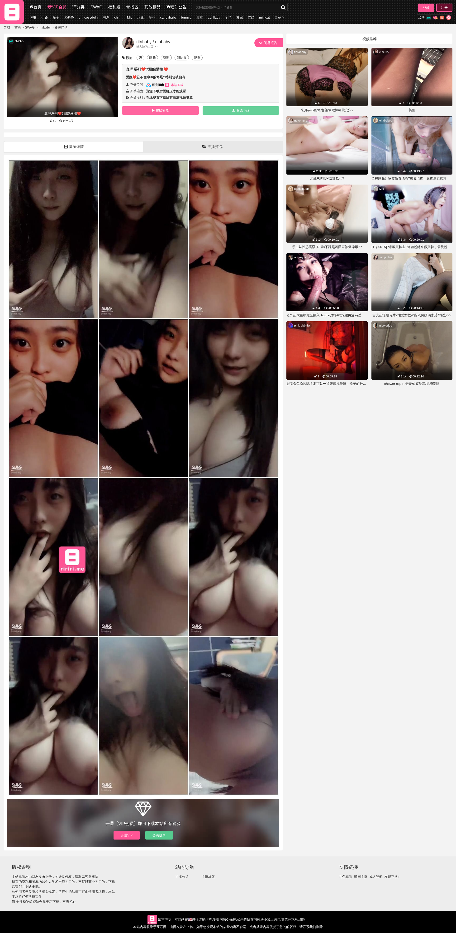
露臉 (152, 57)
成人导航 (376, 877)
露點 (166, 57)
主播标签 (208, 877)
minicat (264, 17)
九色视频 (345, 877)
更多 (278, 17)
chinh (118, 17)
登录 (426, 8)
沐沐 (140, 17)
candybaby (168, 17)
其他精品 (152, 7)
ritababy (44, 27)
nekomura (300, 120)
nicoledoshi (386, 325)
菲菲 (152, 17)
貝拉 (199, 17)
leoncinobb (301, 189)
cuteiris (384, 52)
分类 (80, 7)
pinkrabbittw (302, 325)
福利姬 (114, 7)
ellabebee (385, 120)
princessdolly (88, 17)
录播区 (132, 7)
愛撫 (197, 57)
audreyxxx (301, 257)
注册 (444, 8)
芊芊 (228, 17)
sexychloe (385, 257)
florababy (300, 52)
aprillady (214, 17)
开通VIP (127, 835)
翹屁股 (182, 57)
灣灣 (106, 17)
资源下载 (242, 110)
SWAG (96, 7)
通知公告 (179, 7)
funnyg (186, 17)
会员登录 (159, 835)
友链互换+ (392, 877)
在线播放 (162, 110)
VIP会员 (59, 7)
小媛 (44, 17)
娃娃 (251, 17)
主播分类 (182, 877)
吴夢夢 (69, 17)
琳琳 (33, 17)
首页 (37, 7)
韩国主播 (360, 877)
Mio (130, 17)
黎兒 (239, 17)
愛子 (55, 17)
